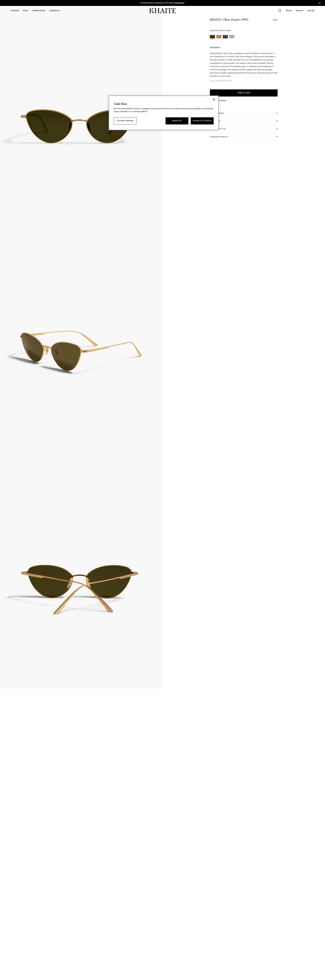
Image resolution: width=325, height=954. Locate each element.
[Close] (214, 99)
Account (299, 11)
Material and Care (218, 129)
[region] (164, 112)
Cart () (310, 11)
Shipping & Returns (219, 137)
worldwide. (179, 3)
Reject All (177, 121)
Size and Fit (215, 121)
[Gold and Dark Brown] (218, 37)
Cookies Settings (125, 121)
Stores (289, 11)
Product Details (217, 113)
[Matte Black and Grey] (225, 37)
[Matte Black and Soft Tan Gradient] (231, 37)
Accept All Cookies (202, 121)
